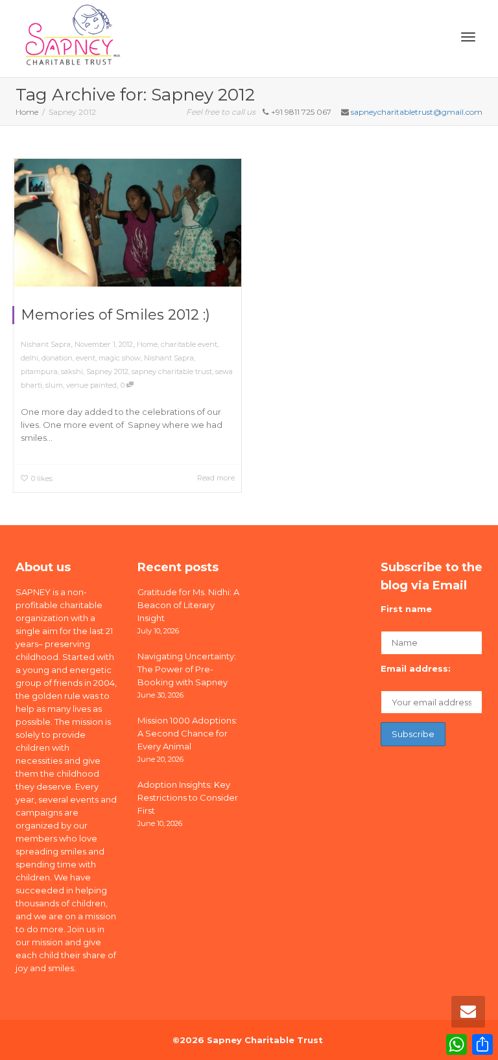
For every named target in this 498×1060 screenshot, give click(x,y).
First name (406, 609)
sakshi (72, 371)
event (85, 357)
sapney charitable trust (172, 371)
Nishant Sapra (169, 357)
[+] (127, 223)
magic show (120, 357)
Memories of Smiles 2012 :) (115, 315)
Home (147, 344)
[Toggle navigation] (468, 37)
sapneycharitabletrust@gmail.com (416, 112)
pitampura (39, 371)
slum (54, 385)
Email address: (416, 668)
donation (57, 357)
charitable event (189, 344)
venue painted (91, 385)
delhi (29, 357)
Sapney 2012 (107, 371)
